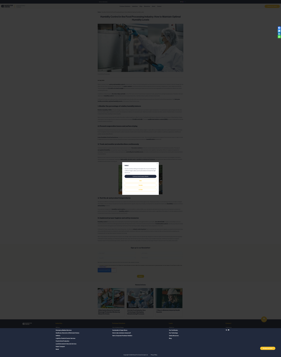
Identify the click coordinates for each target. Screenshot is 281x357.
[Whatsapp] (279, 36)
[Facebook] (279, 27)
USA (140, 180)
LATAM (140, 189)
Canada (140, 185)
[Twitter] (279, 30)
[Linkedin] (279, 33)
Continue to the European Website (140, 176)
